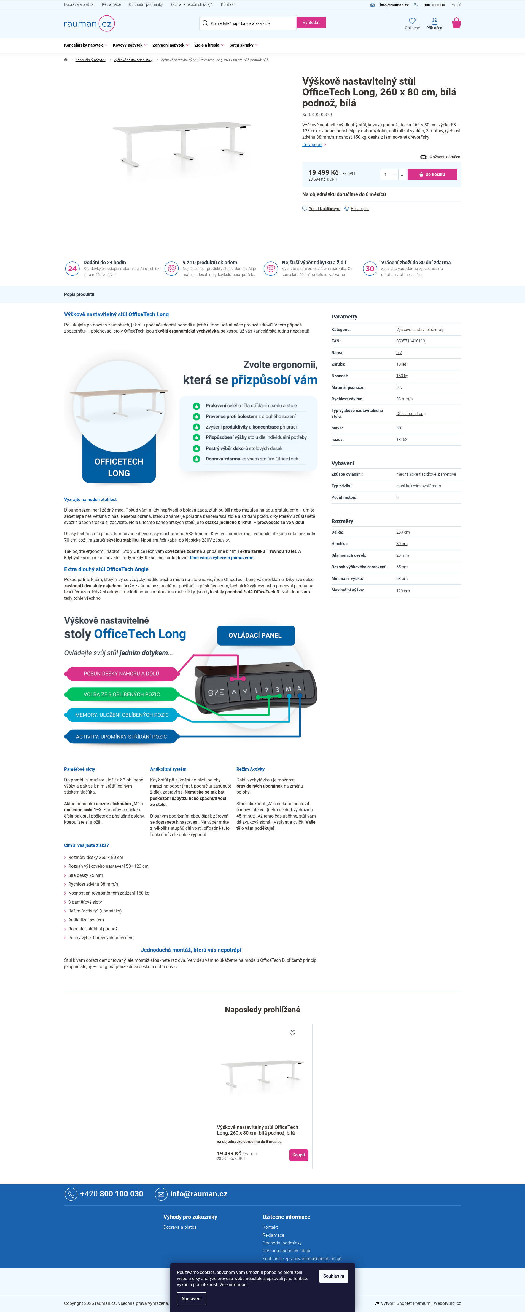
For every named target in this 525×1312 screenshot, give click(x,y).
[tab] (79, 294)
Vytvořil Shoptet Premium (405, 1303)
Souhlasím (333, 1276)
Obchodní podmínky (146, 4)
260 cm (403, 532)
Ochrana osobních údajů (192, 4)
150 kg (402, 375)
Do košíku (435, 174)
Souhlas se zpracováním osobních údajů (302, 1258)
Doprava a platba (79, 4)
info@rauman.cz (198, 1194)
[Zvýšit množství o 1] (402, 174)
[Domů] (65, 60)
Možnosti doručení (445, 157)
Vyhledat (311, 22)
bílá (399, 352)
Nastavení (191, 1298)
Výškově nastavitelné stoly (420, 329)
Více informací (233, 1284)
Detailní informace (381, 145)
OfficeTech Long (411, 413)
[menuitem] (84, 45)
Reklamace (111, 4)
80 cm (402, 543)
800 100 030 (111, 1194)
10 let (401, 364)
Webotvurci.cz (447, 1303)
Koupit (298, 1155)
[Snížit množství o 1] (395, 174)
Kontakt (228, 4)
